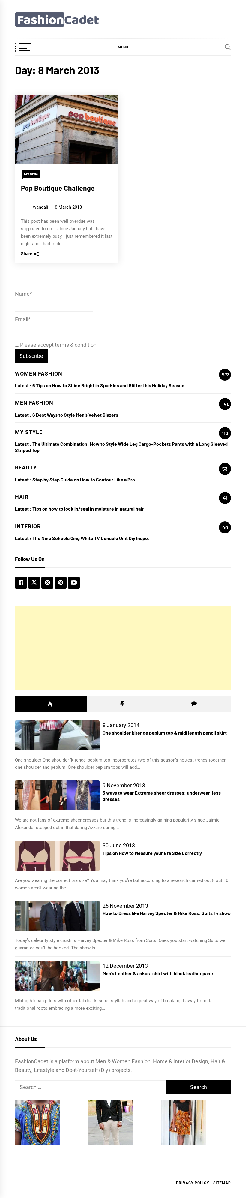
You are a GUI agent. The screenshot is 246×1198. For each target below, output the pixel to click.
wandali (40, 207)
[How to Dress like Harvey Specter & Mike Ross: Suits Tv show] (57, 916)
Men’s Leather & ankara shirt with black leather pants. (159, 973)
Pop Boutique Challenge (58, 188)
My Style (31, 174)
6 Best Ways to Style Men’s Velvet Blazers (75, 415)
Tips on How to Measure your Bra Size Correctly (152, 853)
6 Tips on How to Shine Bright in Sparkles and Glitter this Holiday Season (108, 385)
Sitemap (222, 1183)
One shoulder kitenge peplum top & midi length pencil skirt (165, 732)
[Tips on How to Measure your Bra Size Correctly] (57, 856)
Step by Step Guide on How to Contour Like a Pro (83, 479)
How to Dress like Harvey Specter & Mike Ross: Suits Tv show (167, 913)
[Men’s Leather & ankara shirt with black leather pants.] (57, 976)
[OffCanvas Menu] (30, 47)
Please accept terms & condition (58, 345)
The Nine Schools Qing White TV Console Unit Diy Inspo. (90, 538)
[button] (123, 46)
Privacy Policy (192, 1183)
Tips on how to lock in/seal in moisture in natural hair (88, 508)
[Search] (228, 47)
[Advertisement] (123, 648)
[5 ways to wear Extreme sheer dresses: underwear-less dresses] (57, 795)
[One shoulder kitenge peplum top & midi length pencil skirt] (57, 735)
